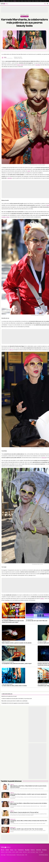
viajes (41, 852)
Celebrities (38, 849)
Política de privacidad (11, 854)
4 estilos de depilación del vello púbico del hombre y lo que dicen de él (17, 698)
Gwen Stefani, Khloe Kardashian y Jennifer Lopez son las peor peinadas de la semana (28, 795)
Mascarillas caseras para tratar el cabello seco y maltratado (14, 700)
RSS (26, 854)
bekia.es (3, 852)
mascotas (25, 852)
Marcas (2, 849)
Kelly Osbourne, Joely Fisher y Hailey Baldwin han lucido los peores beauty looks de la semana (28, 786)
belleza (9, 852)
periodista (38, 64)
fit (39, 852)
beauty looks (20, 64)
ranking (42, 598)
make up (11, 349)
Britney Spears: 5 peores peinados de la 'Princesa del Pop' (24, 812)
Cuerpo (11, 849)
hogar (37, 852)
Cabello (27, 14)
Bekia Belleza (22, 14)
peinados (10, 178)
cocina (13, 852)
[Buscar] (45, 3)
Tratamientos (21, 849)
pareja (20, 852)
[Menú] (47, 4)
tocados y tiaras (5, 217)
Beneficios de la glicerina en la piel (9, 696)
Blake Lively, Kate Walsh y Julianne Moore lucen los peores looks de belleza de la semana (28, 804)
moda (6, 852)
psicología (33, 852)
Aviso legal (3, 854)
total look (44, 457)
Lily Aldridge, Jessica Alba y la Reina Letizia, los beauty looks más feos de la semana (28, 821)
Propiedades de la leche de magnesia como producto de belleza (15, 703)
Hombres (33, 849)
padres (17, 852)
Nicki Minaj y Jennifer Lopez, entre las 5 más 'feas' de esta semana (26, 829)
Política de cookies (20, 854)
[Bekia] (3, 1)
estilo (28, 171)
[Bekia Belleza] (4, 3)
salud (28, 852)
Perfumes (44, 849)
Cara (15, 849)
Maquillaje (12, 819)
